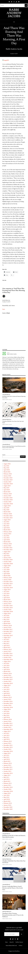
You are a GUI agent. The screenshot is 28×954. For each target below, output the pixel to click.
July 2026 (6, 466)
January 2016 (7, 675)
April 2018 (7, 621)
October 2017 (7, 633)
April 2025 (7, 489)
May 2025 (6, 487)
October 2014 (7, 705)
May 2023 (6, 525)
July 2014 (6, 711)
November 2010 (8, 787)
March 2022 (7, 541)
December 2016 (8, 653)
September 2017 (8, 635)
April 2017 (7, 645)
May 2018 (6, 619)
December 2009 (8, 807)
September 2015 (8, 683)
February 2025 (8, 493)
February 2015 (8, 697)
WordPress (17, 951)
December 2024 (8, 497)
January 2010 (7, 805)
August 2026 (7, 464)
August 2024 (7, 505)
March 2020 (7, 575)
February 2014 (8, 719)
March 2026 (7, 472)
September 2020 (8, 563)
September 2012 (8, 751)
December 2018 (8, 605)
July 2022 (6, 535)
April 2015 (7, 693)
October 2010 (7, 789)
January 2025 (7, 495)
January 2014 (7, 721)
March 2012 (7, 761)
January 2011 (7, 785)
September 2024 (8, 503)
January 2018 (7, 627)
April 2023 (7, 527)
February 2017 (8, 649)
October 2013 (7, 727)
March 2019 (7, 599)
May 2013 (6, 737)
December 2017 (8, 629)
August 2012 (7, 753)
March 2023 (7, 529)
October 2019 (7, 585)
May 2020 (6, 571)
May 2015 (6, 691)
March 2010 (7, 801)
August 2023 (7, 519)
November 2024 (8, 499)
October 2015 (7, 681)
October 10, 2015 (6, 301)
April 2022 (7, 539)
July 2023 (6, 521)
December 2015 (8, 677)
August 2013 (7, 731)
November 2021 (8, 549)
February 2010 (8, 803)
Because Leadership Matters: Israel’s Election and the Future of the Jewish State (13, 447)
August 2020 (7, 565)
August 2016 (7, 661)
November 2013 (8, 725)
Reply (3, 309)
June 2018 (6, 617)
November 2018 (8, 607)
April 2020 (7, 573)
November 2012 (8, 747)
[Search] (26, 5)
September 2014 (8, 707)
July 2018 (6, 615)
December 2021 (8, 547)
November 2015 (8, 679)
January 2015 (7, 699)
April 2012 (7, 759)
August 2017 (7, 637)
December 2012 (8, 745)
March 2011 (7, 781)
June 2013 (6, 735)
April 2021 (7, 555)
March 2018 (7, 623)
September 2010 (8, 791)
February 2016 (8, 673)
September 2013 (8, 729)
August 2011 (7, 775)
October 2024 (7, 501)
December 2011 (8, 767)
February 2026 (8, 474)
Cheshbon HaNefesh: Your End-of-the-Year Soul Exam (13, 422)
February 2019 (8, 601)
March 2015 (7, 695)
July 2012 (6, 755)
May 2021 (6, 553)
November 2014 (8, 703)
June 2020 (6, 569)
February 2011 (8, 783)
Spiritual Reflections (6, 419)
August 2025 (7, 485)
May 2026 (6, 468)
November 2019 (8, 583)
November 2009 (8, 809)
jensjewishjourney (6, 300)
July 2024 (6, 507)
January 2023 (7, 533)
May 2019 (6, 595)
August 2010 (7, 793)
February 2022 (8, 543)
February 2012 (8, 763)
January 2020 (7, 579)
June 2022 (6, 537)
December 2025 (8, 478)
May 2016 (6, 667)
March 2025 (7, 491)
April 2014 (7, 717)
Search (3, 454)
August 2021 (7, 551)
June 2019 (6, 593)
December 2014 (8, 701)
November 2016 (8, 655)
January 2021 (7, 557)
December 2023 (8, 515)
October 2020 (7, 561)
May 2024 (6, 509)
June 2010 (6, 795)
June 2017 (6, 641)
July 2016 (6, 663)
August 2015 (7, 685)
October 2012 (7, 749)
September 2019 (8, 587)
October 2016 (7, 657)
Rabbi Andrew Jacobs (14, 13)
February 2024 (8, 513)
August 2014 (7, 709)
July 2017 (6, 639)
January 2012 (7, 765)
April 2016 (7, 669)
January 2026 (7, 476)
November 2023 (8, 517)
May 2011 (6, 777)
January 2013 (7, 743)
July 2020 (6, 567)
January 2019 (7, 603)
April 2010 (7, 799)
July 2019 (6, 591)
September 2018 (8, 611)
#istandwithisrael (6, 394)
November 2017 (8, 631)
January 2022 (7, 545)
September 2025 (8, 483)
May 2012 (6, 757)
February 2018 (8, 625)
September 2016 (8, 659)
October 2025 (7, 482)
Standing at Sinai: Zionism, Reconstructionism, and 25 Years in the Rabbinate (12, 915)
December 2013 (8, 723)
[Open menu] (14, 22)
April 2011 (7, 779)
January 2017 (7, 651)
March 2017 (7, 647)
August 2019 (7, 589)
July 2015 (6, 687)
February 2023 (8, 531)
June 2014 (6, 713)
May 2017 (6, 643)
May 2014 (6, 715)
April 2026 (7, 470)
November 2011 (8, 769)
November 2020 (8, 559)
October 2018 (7, 609)
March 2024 (7, 511)
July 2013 (6, 733)
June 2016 (6, 665)
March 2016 (7, 671)
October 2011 (7, 771)
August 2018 (7, 613)
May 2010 (6, 797)
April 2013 (7, 739)
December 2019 (8, 581)
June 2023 (6, 523)
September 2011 (8, 773)
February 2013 (8, 741)
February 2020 (8, 577)
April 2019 (7, 597)
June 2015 (6, 689)
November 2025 (8, 480)
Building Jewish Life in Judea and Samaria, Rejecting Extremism (13, 397)
